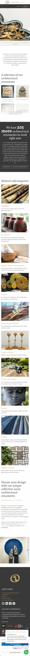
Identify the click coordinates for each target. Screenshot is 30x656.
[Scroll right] (27, 550)
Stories (4, 596)
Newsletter (5, 594)
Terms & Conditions (8, 600)
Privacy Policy (6, 598)
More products (14, 113)
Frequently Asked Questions (11, 593)
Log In (25, 6)
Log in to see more (20, 167)
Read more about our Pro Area (10, 500)
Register (6, 167)
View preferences (15, 652)
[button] (2, 6)
